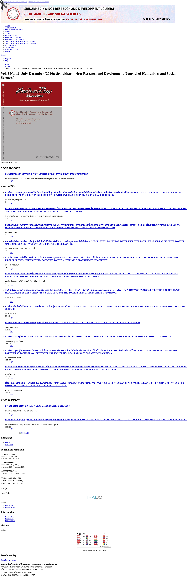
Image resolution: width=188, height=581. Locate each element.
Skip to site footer (42, 2)
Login (7, 60)
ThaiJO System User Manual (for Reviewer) (20, 43)
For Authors (9, 519)
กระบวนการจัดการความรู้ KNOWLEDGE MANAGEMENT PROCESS (37, 406)
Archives (8, 33)
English (7, 442)
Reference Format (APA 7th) (15, 39)
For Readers (9, 517)
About (7, 26)
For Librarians (10, 521)
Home (7, 64)
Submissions (9, 47)
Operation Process (11, 49)
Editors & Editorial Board (14, 30)
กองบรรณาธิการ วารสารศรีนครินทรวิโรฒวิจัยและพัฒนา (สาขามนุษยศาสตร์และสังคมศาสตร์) (46, 174)
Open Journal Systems (8, 560)
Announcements (10, 28)
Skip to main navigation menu (25, 2)
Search (3, 55)
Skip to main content (8, 2)
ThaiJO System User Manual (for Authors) (19, 41)
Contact (8, 51)
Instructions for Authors (13, 37)
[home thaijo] (94, 498)
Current (7, 31)
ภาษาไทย (9, 445)
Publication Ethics (11, 35)
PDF (11, 181)
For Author (9, 506)
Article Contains (10, 45)
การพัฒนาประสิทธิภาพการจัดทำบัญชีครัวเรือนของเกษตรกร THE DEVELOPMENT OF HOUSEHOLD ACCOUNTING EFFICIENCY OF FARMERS (72, 323)
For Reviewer (10, 507)
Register (8, 59)
